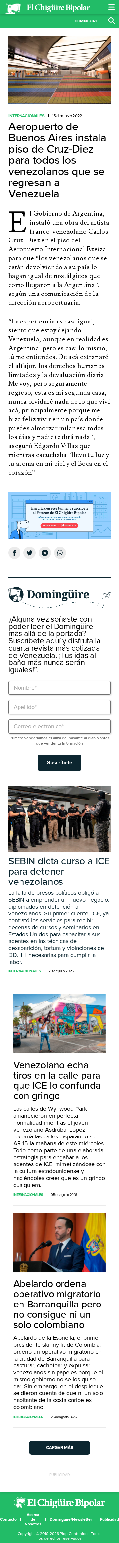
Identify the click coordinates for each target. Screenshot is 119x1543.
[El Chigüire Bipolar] (47, 8)
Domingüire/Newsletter (71, 1519)
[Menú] (111, 7)
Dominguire (86, 21)
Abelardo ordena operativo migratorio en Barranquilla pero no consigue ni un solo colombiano (57, 1304)
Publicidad (109, 1519)
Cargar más (59, 1447)
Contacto (8, 1519)
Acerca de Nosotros (33, 1519)
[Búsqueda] (111, 21)
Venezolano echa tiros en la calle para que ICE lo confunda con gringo (57, 1080)
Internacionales (26, 116)
